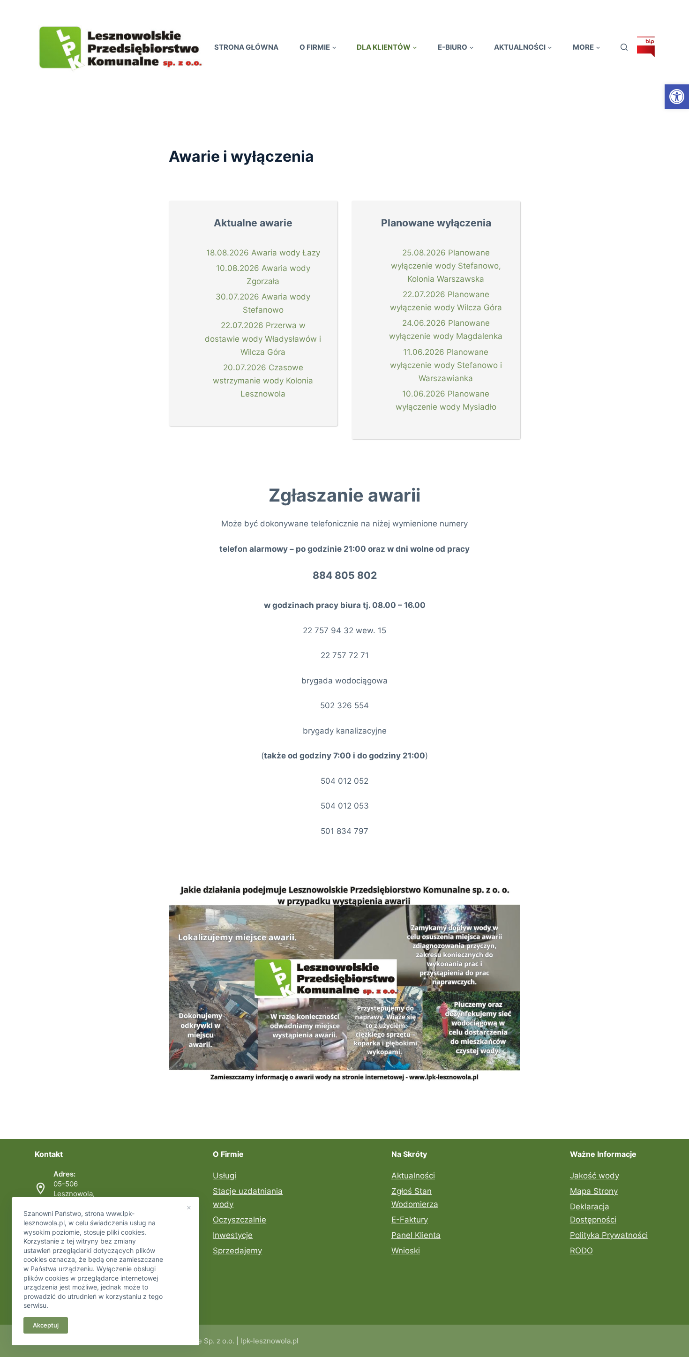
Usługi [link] (224, 1175)
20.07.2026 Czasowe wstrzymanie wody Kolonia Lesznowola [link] (263, 380)
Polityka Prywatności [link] (609, 1235)
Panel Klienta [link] (416, 1235)
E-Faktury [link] (409, 1219)
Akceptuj (46, 1325)
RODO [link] (581, 1250)
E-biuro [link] (452, 47)
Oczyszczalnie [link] (239, 1219)
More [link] (583, 47)
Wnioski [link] (405, 1250)
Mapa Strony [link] (594, 1191)
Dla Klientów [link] (384, 47)
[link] (677, 96)
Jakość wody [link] (594, 1175)
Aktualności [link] (520, 47)
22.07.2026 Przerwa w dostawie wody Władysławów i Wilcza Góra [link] (263, 338)
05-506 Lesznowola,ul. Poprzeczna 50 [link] (83, 1193)
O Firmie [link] (315, 47)
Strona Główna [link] (246, 47)
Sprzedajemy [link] (237, 1250)
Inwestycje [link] (233, 1235)
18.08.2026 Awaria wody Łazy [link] (263, 252)
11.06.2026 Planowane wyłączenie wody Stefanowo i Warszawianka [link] (446, 365)
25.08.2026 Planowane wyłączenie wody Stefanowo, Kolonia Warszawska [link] (446, 266)
